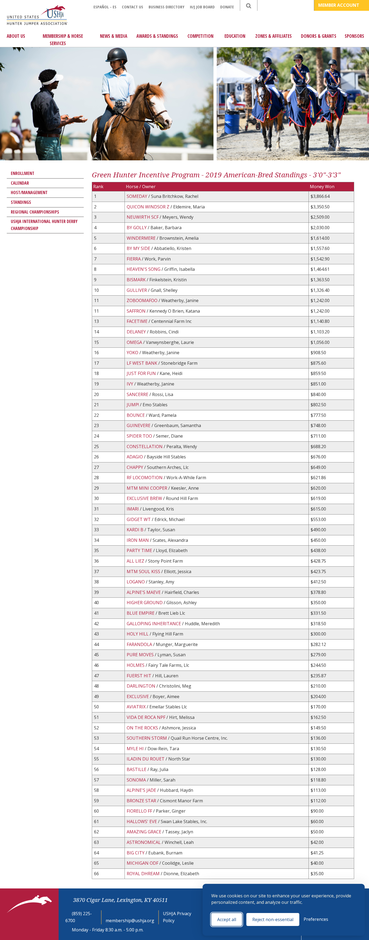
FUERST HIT (139, 676)
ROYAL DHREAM (144, 874)
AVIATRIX (137, 707)
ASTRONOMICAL (144, 842)
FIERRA (134, 259)
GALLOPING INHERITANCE (154, 624)
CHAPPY (135, 467)
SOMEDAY (137, 196)
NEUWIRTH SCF (143, 217)
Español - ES (104, 6)
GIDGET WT (139, 519)
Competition (200, 36)
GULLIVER (137, 290)
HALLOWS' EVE (142, 821)
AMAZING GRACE (144, 832)
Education (234, 36)
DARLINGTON (141, 686)
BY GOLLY (137, 228)
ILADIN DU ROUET (146, 759)
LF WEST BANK (142, 363)
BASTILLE (137, 769)
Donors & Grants (318, 36)
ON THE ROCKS (143, 728)
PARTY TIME (140, 550)
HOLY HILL (138, 634)
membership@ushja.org (130, 921)
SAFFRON (137, 311)
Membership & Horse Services (63, 39)
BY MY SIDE (139, 248)
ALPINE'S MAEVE (144, 592)
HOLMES (136, 665)
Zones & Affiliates (273, 36)
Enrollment (22, 173)
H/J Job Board (202, 6)
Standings (21, 202)
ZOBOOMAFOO (143, 300)
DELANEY (137, 332)
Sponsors (354, 36)
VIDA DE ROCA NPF (146, 717)
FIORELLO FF (140, 811)
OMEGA (135, 342)
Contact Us (132, 6)
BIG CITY (136, 853)
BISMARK (137, 280)
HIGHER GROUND (145, 603)
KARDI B (136, 530)
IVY (130, 384)
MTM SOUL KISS (144, 571)
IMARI (133, 509)
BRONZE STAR (142, 801)
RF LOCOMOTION (145, 478)
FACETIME (138, 321)
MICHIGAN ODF (143, 863)
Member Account (339, 5)
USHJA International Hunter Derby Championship (44, 224)
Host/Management (29, 192)
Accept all (226, 919)
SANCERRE (138, 394)
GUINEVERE (139, 425)
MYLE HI (136, 749)
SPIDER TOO (140, 436)
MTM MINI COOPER (147, 488)
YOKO (133, 353)
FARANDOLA (140, 644)
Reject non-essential (272, 919)
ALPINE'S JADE (142, 790)
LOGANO (136, 582)
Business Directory (167, 6)
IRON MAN (138, 540)
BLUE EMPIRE (141, 613)
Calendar (20, 183)
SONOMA (137, 780)
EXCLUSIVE (138, 696)
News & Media (113, 36)
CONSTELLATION (145, 446)
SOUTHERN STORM (147, 738)
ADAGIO (135, 457)
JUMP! (133, 405)
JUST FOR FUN (142, 373)
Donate (227, 6)
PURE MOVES (141, 655)
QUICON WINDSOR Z (148, 207)
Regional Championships (35, 212)
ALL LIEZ (136, 561)
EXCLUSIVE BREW (145, 498)
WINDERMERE (142, 238)
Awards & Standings (157, 36)
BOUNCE (136, 415)
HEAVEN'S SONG (144, 269)
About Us (16, 36)
